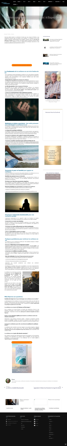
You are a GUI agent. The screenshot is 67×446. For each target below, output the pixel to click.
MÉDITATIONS (50, 1)
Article (47, 175)
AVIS (24, 1)
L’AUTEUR (19, 1)
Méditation (62, 175)
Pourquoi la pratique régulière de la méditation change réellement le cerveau (56, 40)
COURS (29, 1)
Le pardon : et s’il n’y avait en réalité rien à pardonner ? (56, 47)
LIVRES (39, 1)
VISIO (44, 1)
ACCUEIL (14, 1)
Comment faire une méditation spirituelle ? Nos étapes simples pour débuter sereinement (40, 409)
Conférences (52, 175)
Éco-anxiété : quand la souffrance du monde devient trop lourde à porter (56, 63)
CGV (21, 423)
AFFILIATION (14, 4)
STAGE (34, 1)
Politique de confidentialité (24, 419)
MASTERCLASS (57, 1)
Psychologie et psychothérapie (54, 408)
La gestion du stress (9, 408)
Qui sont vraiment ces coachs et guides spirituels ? (56, 55)
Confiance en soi (57, 176)
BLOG (63, 1)
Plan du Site (22, 425)
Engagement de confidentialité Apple (26, 421)
